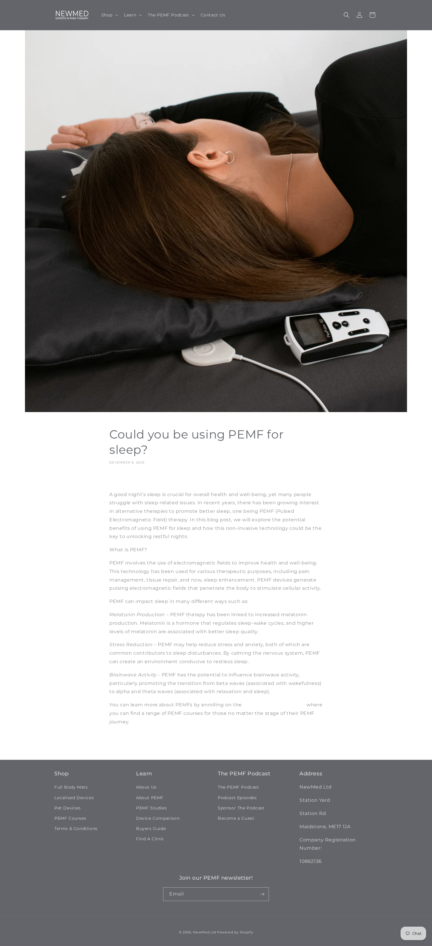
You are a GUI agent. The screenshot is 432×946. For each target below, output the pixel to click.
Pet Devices (67, 808)
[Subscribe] (262, 894)
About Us (146, 787)
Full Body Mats (71, 787)
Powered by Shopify (235, 932)
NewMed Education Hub (274, 705)
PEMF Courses (70, 818)
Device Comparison (158, 818)
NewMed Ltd (204, 932)
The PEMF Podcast (238, 787)
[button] (109, 15)
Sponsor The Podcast (241, 808)
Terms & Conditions (76, 828)
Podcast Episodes (237, 797)
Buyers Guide (151, 828)
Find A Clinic (150, 838)
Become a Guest (236, 818)
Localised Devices (74, 797)
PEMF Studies (151, 808)
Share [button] (121, 479)
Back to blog (220, 745)
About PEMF (150, 797)
